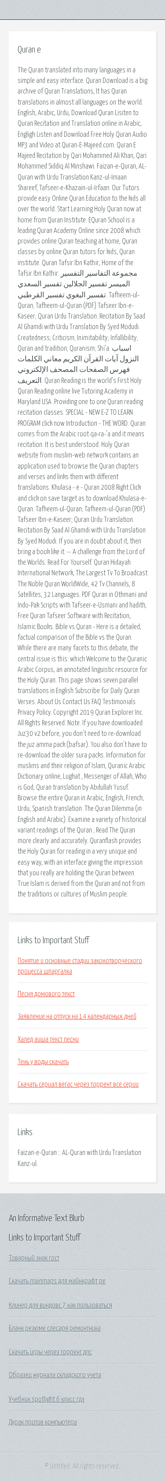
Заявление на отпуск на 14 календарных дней (77, 1016)
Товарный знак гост (34, 1258)
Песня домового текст (46, 993)
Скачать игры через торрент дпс (50, 1352)
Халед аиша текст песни (48, 1039)
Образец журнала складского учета (55, 1375)
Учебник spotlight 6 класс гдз (46, 1399)
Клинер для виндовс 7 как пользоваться (60, 1305)
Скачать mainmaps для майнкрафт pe (57, 1281)
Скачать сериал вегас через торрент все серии (78, 1084)
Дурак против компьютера (43, 1422)
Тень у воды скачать (43, 1061)
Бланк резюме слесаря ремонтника (55, 1328)
